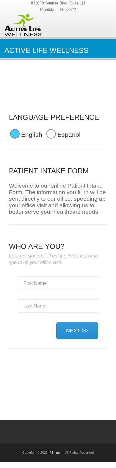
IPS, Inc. (54, 452)
